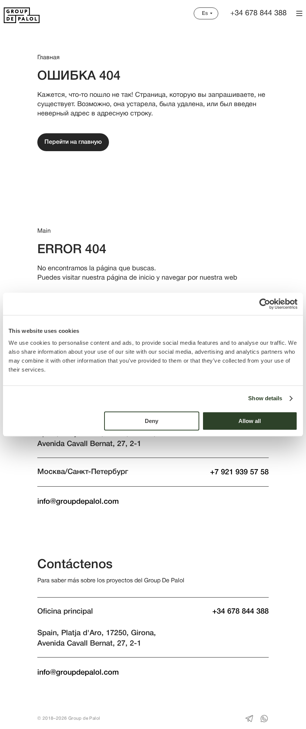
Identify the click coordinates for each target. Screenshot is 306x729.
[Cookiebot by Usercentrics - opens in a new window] (264, 303)
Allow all (249, 421)
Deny (151, 421)
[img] (22, 15)
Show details (265, 398)
